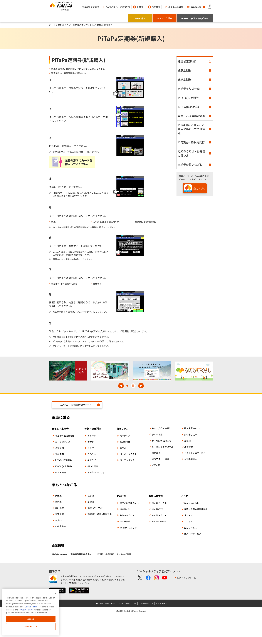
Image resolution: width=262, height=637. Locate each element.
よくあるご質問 (123, 554)
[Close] (55, 593)
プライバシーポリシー (127, 603)
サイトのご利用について (105, 603)
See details (30, 626)
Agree (30, 618)
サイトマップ (161, 603)
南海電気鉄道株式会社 (81, 554)
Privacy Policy (26, 609)
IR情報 (100, 554)
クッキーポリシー (146, 603)
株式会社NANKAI (60, 554)
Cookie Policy (31, 606)
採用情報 (110, 554)
